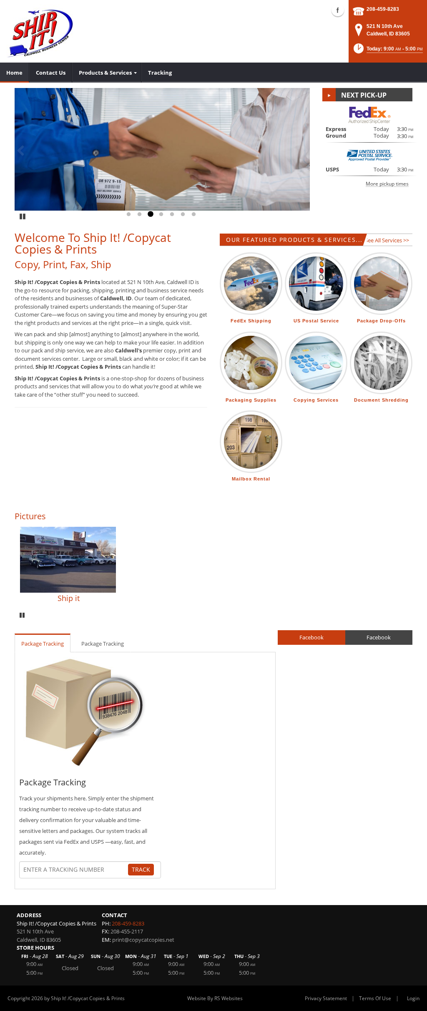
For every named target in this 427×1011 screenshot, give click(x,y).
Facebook (311, 637)
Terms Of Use (375, 998)
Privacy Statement (326, 998)
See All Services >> (387, 240)
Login (413, 998)
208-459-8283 (383, 9)
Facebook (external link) (338, 10)
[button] (387, 51)
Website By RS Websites (215, 998)
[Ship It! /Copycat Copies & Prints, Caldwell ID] (40, 31)
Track (141, 869)
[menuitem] (14, 73)
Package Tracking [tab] (42, 643)
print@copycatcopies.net (143, 939)
